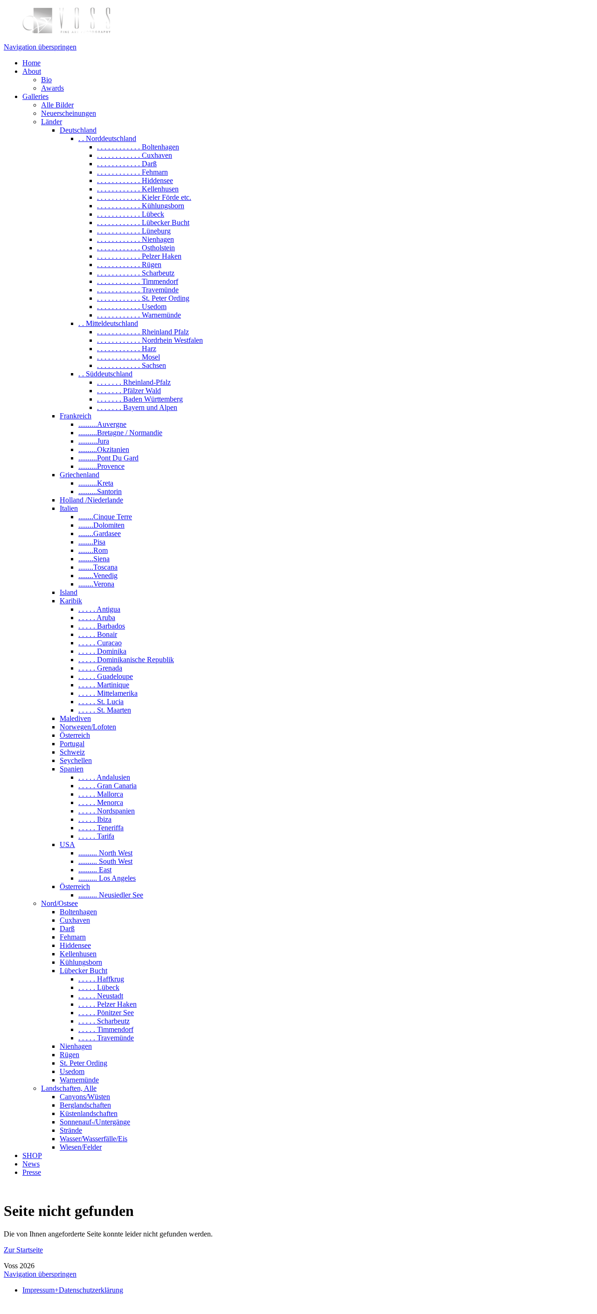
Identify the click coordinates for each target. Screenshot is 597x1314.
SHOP (32, 1155)
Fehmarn (73, 937)
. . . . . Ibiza (94, 819)
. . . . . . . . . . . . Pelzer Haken (139, 256)
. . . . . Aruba (96, 618)
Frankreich (75, 416)
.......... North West (105, 853)
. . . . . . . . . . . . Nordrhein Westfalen (150, 340)
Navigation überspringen (40, 47)
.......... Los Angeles (107, 878)
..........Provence (101, 466)
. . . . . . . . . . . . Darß (127, 164)
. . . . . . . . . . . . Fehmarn (132, 172)
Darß (67, 929)
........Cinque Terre (105, 517)
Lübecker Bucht (83, 971)
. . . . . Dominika (102, 651)
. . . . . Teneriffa (101, 828)
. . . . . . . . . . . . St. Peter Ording (143, 298)
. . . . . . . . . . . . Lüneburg (134, 231)
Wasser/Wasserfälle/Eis (93, 1139)
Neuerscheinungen (68, 113)
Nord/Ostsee (59, 903)
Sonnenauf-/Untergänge (95, 1122)
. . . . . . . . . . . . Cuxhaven (134, 155)
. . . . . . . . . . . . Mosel (128, 357)
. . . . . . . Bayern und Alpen (137, 407)
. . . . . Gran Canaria (107, 786)
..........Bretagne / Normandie (120, 433)
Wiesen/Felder (81, 1147)
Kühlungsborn (81, 962)
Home (31, 63)
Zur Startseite (23, 1250)
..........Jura (93, 441)
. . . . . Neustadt (100, 996)
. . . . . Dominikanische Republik (126, 660)
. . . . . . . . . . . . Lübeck (130, 214)
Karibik (71, 601)
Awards (52, 88)
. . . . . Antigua (99, 609)
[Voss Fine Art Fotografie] (66, 31)
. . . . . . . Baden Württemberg (140, 399)
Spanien (71, 769)
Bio (46, 80)
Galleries (35, 96)
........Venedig (98, 575)
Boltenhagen (78, 912)
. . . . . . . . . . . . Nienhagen (135, 239)
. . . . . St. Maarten (104, 710)
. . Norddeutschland (107, 138)
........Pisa (91, 542)
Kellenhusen (78, 954)
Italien (69, 508)
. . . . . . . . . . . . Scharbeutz (135, 273)
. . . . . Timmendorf (105, 1029)
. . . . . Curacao (100, 643)
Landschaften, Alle (69, 1088)
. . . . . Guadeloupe (105, 676)
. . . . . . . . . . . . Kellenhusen (138, 189)
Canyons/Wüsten (85, 1097)
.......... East (94, 870)
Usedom (72, 1071)
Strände (71, 1130)
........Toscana (98, 567)
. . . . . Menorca (100, 802)
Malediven (75, 718)
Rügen (69, 1055)
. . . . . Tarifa (96, 836)
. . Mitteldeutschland (108, 323)
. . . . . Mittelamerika (108, 693)
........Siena (94, 559)
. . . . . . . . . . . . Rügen (129, 264)
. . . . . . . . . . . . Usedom (132, 307)
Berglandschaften (85, 1105)
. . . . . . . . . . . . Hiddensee (135, 180)
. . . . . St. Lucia (101, 702)
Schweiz (72, 752)
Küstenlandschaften (89, 1113)
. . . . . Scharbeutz (104, 1021)
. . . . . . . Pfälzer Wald (129, 391)
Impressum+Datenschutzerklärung (72, 1290)
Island (68, 592)
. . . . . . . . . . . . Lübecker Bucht (143, 222)
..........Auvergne (102, 424)
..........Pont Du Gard (108, 458)
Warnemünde (79, 1080)
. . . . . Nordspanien (106, 811)
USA (67, 844)
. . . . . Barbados (101, 626)
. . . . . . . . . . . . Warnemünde (139, 315)
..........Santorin (100, 491)
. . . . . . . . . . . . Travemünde (138, 290)
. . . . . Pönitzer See (106, 1013)
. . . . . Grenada (100, 668)
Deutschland (78, 130)
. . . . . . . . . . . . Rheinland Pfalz (143, 332)
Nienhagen (76, 1046)
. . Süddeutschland (105, 374)
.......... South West (105, 861)
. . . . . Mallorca (100, 794)
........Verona (96, 584)
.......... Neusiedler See (110, 895)
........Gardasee (99, 533)
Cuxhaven (75, 920)
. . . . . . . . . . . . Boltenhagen (138, 147)
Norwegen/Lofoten (88, 727)
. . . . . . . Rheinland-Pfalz (134, 382)
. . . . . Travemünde (106, 1038)
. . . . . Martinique (103, 685)
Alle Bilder (57, 105)
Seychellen (76, 760)
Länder (51, 122)
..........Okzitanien (103, 449)
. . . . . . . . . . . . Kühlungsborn (140, 206)
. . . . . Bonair (97, 634)
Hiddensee (75, 945)
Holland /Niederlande (91, 500)
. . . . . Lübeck (98, 987)
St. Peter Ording (83, 1063)
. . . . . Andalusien (104, 777)
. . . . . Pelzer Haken (107, 1004)
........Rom (93, 550)
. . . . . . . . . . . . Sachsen (131, 365)
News (31, 1164)
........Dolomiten (101, 525)
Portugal (72, 744)
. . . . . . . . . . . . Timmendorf (137, 281)
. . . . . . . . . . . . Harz (126, 349)
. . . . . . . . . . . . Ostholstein (136, 248)
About (31, 71)
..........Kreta (95, 483)
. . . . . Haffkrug (101, 979)
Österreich (75, 735)
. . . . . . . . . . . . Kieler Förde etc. (144, 197)
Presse (31, 1172)
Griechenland (79, 475)
